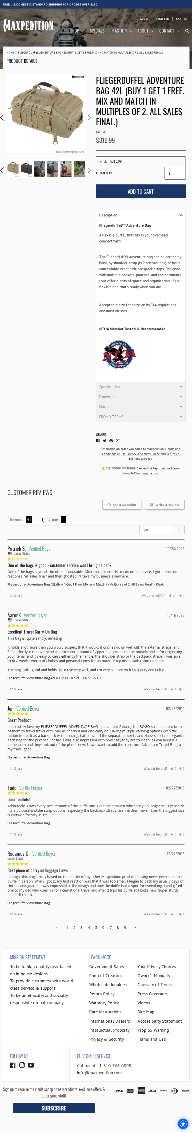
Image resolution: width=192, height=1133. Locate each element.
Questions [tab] (50, 519)
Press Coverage (152, 994)
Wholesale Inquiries (108, 984)
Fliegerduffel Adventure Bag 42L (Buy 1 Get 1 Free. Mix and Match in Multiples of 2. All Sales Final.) (80, 584)
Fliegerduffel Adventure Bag (29, 757)
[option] (45, 114)
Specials (97, 31)
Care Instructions (105, 1012)
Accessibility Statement (160, 1021)
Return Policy (101, 994)
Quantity (104, 173)
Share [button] (18, 596)
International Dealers (109, 1021)
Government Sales (106, 966)
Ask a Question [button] (124, 504)
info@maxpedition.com (99, 1072)
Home (10, 52)
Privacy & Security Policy (143, 454)
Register (162, 19)
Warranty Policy (104, 1003)
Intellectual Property (109, 1030)
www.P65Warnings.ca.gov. (140, 473)
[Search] (187, 33)
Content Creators (105, 975)
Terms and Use (152, 1039)
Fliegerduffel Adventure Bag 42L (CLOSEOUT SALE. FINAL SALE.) (54, 678)
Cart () (181, 19)
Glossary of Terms (155, 984)
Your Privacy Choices (157, 966)
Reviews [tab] (16, 519)
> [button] (135, 927)
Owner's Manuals (154, 975)
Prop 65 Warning (153, 1030)
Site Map (146, 1012)
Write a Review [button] (167, 504)
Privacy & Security (106, 1039)
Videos (144, 1003)
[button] (141, 215)
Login (144, 19)
